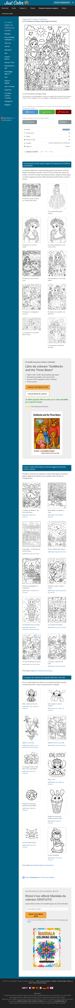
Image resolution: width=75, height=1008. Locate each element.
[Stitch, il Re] (57, 777)
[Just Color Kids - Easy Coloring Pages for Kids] (24, 987)
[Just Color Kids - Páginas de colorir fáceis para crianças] (37, 987)
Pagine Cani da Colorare (33, 664)
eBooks (64, 8)
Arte (6, 53)
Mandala (7, 34)
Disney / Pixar (9, 62)
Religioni (7, 105)
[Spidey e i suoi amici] (31, 740)
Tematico (35, 19)
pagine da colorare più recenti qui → (42, 671)
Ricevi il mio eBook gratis (36, 915)
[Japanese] (51, 987)
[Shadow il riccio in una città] (57, 740)
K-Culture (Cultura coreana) (8, 95)
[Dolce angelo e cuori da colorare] (57, 701)
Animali (7, 46)
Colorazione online (7, 13)
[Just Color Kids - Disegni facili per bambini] (40, 987)
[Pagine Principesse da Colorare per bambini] (23, 877)
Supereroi (8, 90)
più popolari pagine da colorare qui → (43, 865)
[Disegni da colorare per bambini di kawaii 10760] (57, 814)
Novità (14, 8)
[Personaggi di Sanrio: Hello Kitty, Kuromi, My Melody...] (31, 764)
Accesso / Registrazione (62, 2)
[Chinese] (48, 987)
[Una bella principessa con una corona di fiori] (57, 242)
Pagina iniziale (26, 19)
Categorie (22, 8)
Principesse (42, 19)
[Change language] (73, 2)
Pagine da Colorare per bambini (39, 877)
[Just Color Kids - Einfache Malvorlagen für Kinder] (44, 987)
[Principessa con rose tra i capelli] (31, 242)
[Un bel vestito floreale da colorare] (57, 208)
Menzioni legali (62, 981)
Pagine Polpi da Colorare (58, 666)
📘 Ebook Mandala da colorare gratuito (8, 119)
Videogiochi (8, 101)
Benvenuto (5, 8)
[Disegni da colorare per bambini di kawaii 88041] (31, 801)
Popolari (32, 8)
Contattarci (54, 981)
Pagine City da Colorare (32, 553)
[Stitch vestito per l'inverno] (31, 701)
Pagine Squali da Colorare (58, 552)
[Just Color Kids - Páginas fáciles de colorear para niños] (33, 987)
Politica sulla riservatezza (40, 983)
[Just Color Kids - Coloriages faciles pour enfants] (29, 987)
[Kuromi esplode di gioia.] (31, 840)
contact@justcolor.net (60, 1001)
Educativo (8, 50)
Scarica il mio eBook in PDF (38, 387)
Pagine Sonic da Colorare (58, 745)
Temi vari (8, 43)
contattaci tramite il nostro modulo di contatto (30, 1001)
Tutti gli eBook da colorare (37, 394)
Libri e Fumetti (9, 86)
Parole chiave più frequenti (43, 981)
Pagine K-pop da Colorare (58, 627)
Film (6, 77)
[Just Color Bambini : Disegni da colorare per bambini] (17, 2)
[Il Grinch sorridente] (57, 852)
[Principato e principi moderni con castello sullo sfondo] (31, 196)
